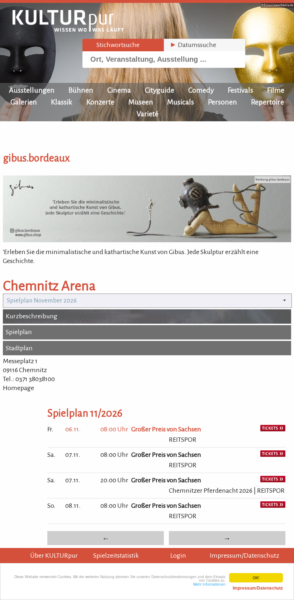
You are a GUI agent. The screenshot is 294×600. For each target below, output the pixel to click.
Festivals (240, 90)
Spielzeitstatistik (116, 555)
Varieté (147, 114)
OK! (256, 577)
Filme (275, 90)
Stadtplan (19, 348)
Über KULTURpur (54, 555)
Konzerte (100, 102)
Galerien (23, 102)
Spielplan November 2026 (42, 300)
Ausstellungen (31, 90)
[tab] (123, 45)
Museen (140, 102)
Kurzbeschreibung (31, 316)
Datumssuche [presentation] (193, 44)
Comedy (201, 90)
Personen (222, 102)
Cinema (119, 90)
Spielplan (19, 332)
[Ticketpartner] (272, 429)
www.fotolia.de (283, 5)
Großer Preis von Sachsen (166, 429)
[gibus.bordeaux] (147, 240)
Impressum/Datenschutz (244, 555)
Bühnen (80, 90)
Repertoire (267, 102)
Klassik (61, 102)
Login (178, 555)
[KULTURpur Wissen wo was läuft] (68, 29)
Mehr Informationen (238, 586)
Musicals (180, 102)
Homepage (18, 388)
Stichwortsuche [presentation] (113, 44)
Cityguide (159, 90)
